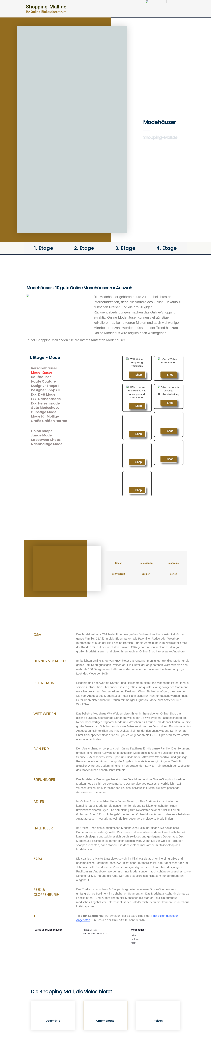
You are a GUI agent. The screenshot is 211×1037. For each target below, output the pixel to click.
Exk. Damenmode (46, 399)
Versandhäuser (44, 368)
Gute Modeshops (45, 407)
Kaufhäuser (41, 377)
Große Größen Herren (49, 421)
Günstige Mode (43, 412)
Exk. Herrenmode (45, 403)
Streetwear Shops (46, 440)
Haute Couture (43, 381)
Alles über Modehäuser (48, 929)
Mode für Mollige (45, 416)
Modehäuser (41, 372)
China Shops (41, 431)
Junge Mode (41, 435)
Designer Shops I (45, 386)
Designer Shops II (45, 390)
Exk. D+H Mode (43, 394)
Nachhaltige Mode (46, 444)
